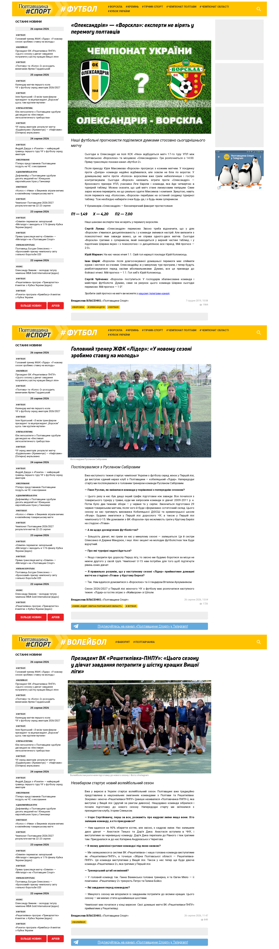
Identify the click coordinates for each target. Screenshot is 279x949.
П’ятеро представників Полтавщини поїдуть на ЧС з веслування (35, 165)
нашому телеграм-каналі (154, 293)
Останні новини (28, 21)
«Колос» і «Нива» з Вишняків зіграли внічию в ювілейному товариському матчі (39, 192)
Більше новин (31, 305)
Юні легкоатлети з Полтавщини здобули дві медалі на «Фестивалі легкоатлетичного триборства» (38, 114)
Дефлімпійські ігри (27, 172)
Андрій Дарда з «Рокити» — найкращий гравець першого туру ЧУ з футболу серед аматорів (39, 151)
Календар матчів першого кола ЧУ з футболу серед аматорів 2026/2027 (37, 86)
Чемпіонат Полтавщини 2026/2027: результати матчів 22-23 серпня (34, 204)
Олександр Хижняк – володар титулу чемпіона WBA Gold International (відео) (37, 272)
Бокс (19, 267)
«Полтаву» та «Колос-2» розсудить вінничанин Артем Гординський (35, 67)
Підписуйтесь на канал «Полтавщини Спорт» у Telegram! (143, 626)
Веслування (23, 160)
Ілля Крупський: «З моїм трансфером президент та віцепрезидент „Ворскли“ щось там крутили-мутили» (37, 99)
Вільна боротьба (26, 245)
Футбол (82, 9)
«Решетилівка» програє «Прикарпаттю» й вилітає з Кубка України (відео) (37, 284)
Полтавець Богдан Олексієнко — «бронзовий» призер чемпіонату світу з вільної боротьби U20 (36, 251)
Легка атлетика (24, 108)
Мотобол (22, 187)
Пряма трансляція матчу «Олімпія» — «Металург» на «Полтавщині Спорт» (35, 238)
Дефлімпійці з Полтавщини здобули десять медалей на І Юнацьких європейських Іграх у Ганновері (35, 178)
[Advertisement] (239, 40)
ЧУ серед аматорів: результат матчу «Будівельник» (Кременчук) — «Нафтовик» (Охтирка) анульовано (38, 129)
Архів (56, 305)
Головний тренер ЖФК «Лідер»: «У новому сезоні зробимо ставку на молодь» (38, 40)
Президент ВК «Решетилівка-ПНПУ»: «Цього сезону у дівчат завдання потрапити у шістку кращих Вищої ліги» (37, 53)
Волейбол (22, 47)
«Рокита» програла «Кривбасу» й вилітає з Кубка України (38, 296)
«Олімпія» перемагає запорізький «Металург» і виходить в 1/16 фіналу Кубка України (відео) (39, 224)
